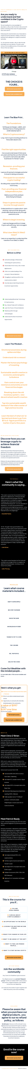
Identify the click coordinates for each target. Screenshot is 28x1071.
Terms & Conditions (22, 1068)
